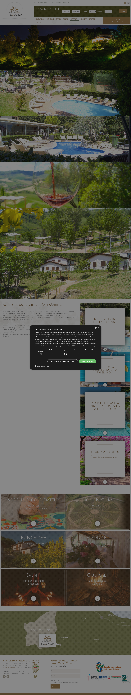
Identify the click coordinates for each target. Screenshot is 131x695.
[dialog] (65, 347)
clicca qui (93, 346)
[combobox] (96, 328)
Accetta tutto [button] (87, 361)
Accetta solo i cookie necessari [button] (62, 361)
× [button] (98, 327)
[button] (42, 366)
